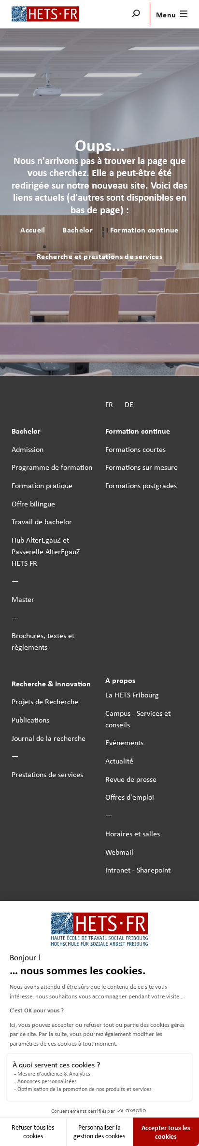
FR (109, 404)
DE (129, 404)
